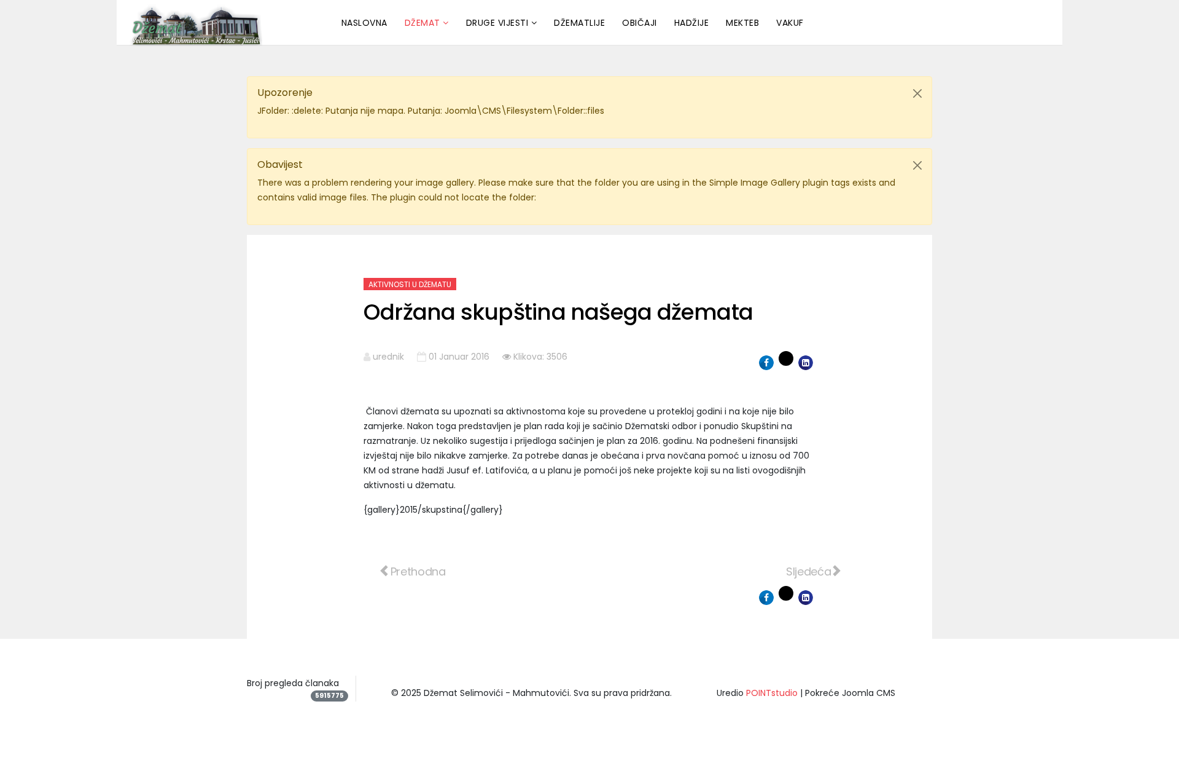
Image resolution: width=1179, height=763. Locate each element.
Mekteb (742, 23)
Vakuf (790, 23)
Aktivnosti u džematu (409, 284)
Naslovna (364, 23)
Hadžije (691, 23)
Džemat (422, 23)
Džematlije (579, 23)
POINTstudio (772, 693)
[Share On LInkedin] (805, 362)
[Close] (917, 93)
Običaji (639, 23)
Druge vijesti (497, 23)
